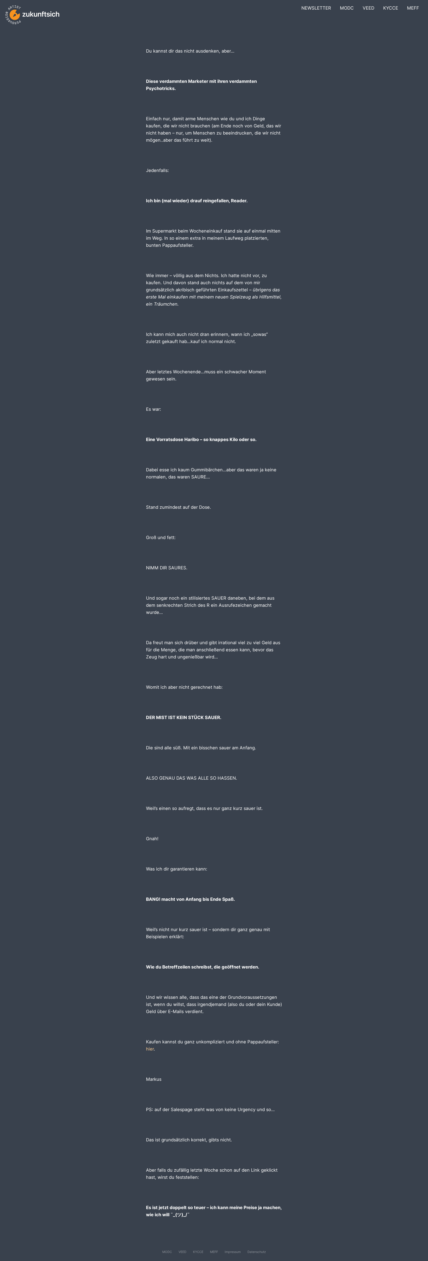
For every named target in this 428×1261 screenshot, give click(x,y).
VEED (368, 8)
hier (150, 1049)
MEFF (413, 8)
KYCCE (390, 8)
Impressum (233, 1252)
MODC (347, 8)
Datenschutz (256, 1252)
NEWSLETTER (316, 8)
